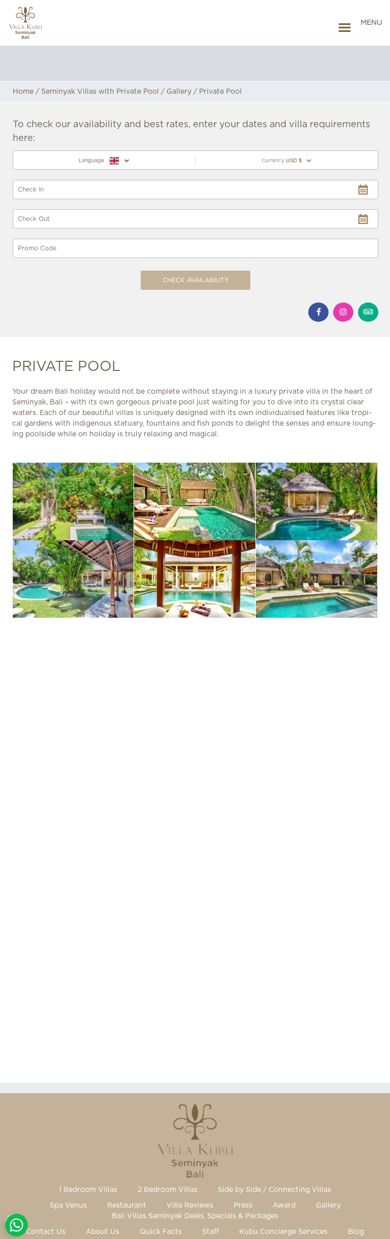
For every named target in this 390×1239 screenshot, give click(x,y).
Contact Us (46, 1231)
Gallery (179, 91)
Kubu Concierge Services (283, 1231)
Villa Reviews (190, 1205)
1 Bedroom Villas (88, 1189)
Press (243, 1205)
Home (23, 91)
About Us (102, 1231)
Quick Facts (161, 1231)
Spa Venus (68, 1205)
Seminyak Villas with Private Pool (100, 91)
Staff (210, 1231)
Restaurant (126, 1205)
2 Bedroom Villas (168, 1189)
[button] (371, 28)
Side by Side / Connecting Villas (274, 1189)
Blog (356, 1231)
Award (284, 1205)
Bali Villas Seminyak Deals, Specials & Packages (195, 1216)
